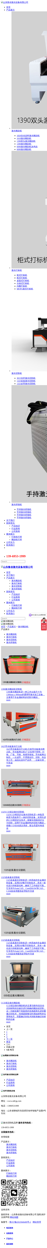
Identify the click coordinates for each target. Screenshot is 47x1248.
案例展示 (10, 534)
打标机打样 (16, 537)
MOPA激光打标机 (25, 289)
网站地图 (14, 1217)
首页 (8, 7)
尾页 (8, 1042)
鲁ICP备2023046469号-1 (20, 1222)
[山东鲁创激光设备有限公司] (17, 567)
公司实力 (10, 542)
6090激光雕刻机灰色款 (27, 146)
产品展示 (10, 10)
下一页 (9, 1039)
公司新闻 (15, 531)
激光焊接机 (16, 504)
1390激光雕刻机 (24, 144)
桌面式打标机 (23, 280)
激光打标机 (16, 270)
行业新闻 (15, 528)
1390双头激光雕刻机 (26, 141)
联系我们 (10, 545)
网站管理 (37, 1222)
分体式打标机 (23, 283)
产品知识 (15, 526)
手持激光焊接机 (24, 509)
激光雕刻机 (16, 131)
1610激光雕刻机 (24, 138)
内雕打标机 (22, 286)
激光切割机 (16, 373)
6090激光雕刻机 (24, 149)
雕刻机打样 (16, 539)
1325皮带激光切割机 (26, 383)
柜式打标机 (22, 275)
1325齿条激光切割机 (26, 381)
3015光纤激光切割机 (26, 378)
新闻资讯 (10, 523)
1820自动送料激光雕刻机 (28, 136)
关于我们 (10, 520)
